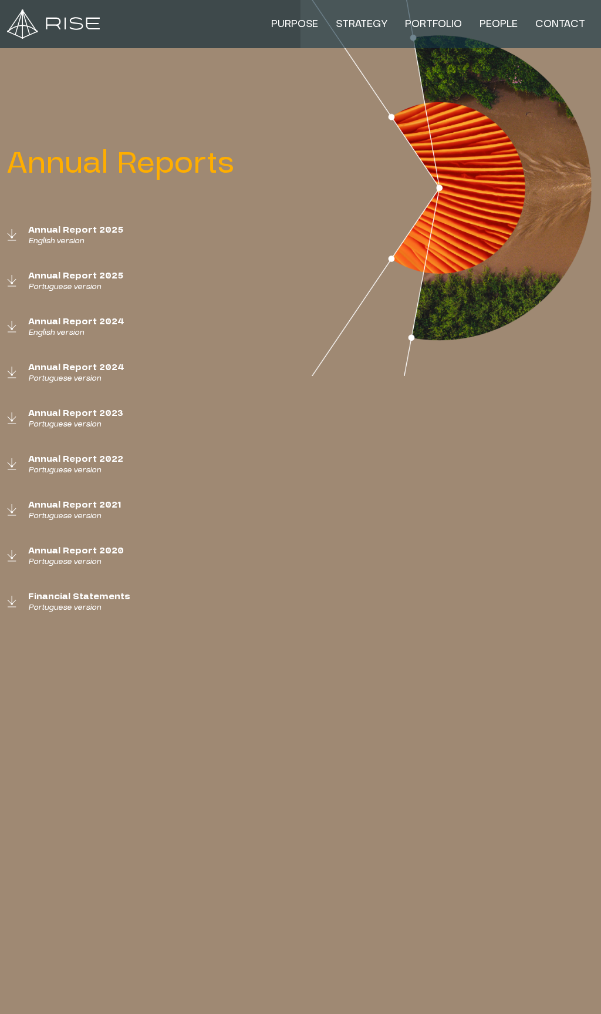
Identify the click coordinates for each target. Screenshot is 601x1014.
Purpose (294, 23)
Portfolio (433, 23)
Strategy (361, 23)
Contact (560, 23)
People (499, 23)
